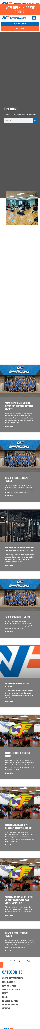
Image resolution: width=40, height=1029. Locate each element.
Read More (9, 426)
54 (28, 961)
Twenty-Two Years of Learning (17, 616)
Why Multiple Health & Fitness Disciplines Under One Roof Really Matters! (19, 405)
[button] (34, 18)
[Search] (35, 120)
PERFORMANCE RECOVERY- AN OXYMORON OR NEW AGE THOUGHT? (18, 826)
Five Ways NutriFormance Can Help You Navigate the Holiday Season (19, 549)
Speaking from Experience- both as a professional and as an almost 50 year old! (18, 899)
